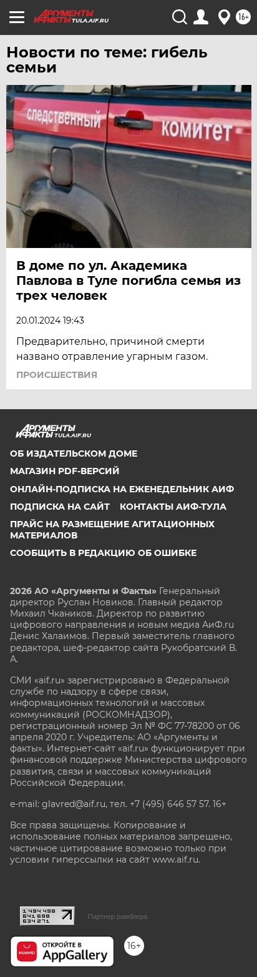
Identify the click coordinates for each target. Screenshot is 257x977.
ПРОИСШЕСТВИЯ (56, 374)
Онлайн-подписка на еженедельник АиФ (122, 489)
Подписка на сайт (60, 506)
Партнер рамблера (117, 916)
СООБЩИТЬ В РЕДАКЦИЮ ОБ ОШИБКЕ (103, 552)
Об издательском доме (73, 453)
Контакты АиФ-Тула (173, 506)
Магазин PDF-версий (65, 471)
